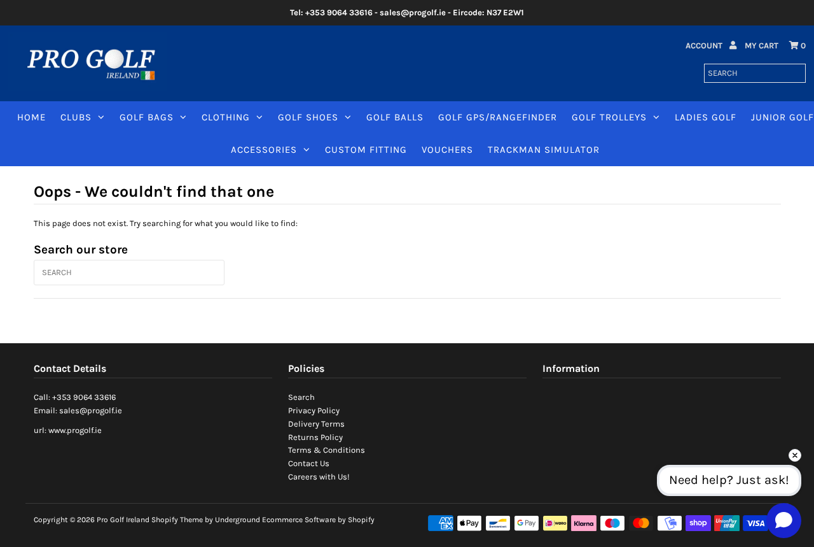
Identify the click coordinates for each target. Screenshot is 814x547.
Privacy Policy (314, 410)
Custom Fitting (366, 149)
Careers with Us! (319, 476)
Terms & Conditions (326, 450)
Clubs (76, 117)
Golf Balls (395, 117)
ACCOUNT (705, 45)
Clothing (226, 117)
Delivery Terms (316, 424)
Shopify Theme (177, 519)
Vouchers (447, 149)
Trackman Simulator (544, 149)
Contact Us (308, 463)
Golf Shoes (308, 117)
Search (301, 397)
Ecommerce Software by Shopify (318, 519)
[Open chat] (783, 520)
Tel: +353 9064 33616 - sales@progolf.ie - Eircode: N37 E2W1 (407, 12)
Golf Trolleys (609, 117)
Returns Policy (315, 437)
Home (31, 117)
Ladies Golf (705, 117)
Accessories (264, 149)
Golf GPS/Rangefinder (497, 117)
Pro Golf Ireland (123, 519)
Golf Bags (147, 117)
